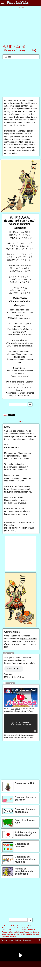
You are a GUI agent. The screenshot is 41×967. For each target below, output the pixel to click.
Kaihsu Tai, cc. (18, 677)
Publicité (18, 940)
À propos (4, 940)
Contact (11, 940)
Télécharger (8, 674)
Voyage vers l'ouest (28, 638)
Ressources (27, 940)
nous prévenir (15, 708)
